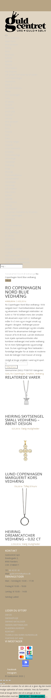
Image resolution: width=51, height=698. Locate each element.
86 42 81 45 (14, 570)
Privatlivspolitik (37, 696)
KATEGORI (19, 274)
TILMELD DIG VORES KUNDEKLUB (21, 635)
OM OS (8, 614)
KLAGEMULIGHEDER (14, 628)
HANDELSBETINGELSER (16, 625)
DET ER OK (24, 696)
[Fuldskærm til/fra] (4, 680)
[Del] (7, 680)
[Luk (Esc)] (9, 680)
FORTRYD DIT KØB (14, 638)
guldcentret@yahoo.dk (20, 573)
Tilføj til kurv (11, 367)
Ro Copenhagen (17, 373)
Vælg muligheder (30, 428)
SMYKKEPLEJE (11, 618)
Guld (7, 373)
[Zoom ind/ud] (1, 680)
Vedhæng (29, 274)
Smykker (30, 373)
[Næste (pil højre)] (4, 683)
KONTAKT (10, 631)
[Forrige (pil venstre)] (1, 683)
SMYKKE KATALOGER (15, 621)
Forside (8, 274)
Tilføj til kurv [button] (30, 486)
